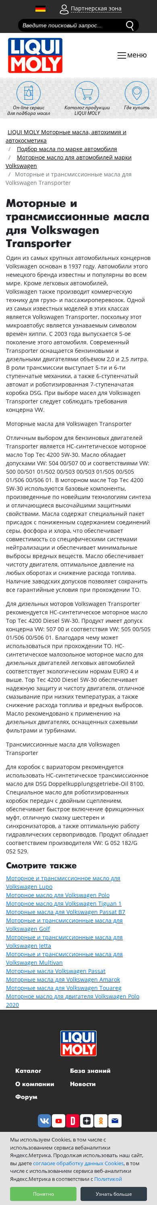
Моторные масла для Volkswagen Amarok (63, 979)
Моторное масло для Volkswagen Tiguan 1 (64, 903)
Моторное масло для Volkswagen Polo (57, 895)
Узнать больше (114, 1194)
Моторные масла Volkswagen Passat (55, 971)
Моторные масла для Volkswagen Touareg (64, 988)
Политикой (108, 1178)
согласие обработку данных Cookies (78, 1163)
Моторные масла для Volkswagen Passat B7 (65, 912)
